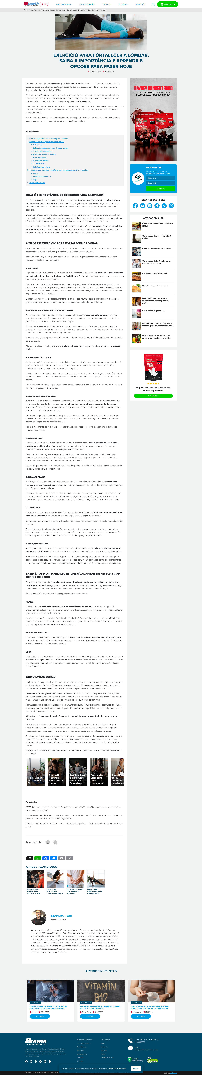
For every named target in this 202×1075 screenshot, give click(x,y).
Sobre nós (140, 4)
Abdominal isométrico (42, 176)
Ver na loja (153, 396)
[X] (30, 858)
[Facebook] (46, 858)
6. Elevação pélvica (40, 160)
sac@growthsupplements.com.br (146, 1050)
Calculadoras (63, 4)
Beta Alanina (105, 1039)
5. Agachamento (39, 157)
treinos (39, 226)
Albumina (80, 1061)
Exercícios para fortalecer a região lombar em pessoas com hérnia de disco (58, 170)
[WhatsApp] (38, 858)
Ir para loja (169, 4)
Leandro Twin (95, 71)
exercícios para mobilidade (85, 750)
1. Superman (38, 145)
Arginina (104, 1050)
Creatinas (80, 1058)
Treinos (106, 4)
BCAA (103, 1054)
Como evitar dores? (37, 182)
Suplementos (86, 1002)
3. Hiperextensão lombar (43, 151)
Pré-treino (80, 1050)
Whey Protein (81, 1047)
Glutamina (104, 1047)
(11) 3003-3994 (140, 1042)
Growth (34, 1012)
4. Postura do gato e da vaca (44, 154)
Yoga (35, 179)
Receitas (123, 4)
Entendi (136, 1068)
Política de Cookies (83, 1043)
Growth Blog (28, 10)
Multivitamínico (82, 1054)
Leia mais (39, 1016)
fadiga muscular (67, 730)
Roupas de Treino (107, 1058)
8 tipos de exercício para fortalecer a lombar (46, 141)
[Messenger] (54, 858)
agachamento (34, 442)
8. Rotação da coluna (41, 167)
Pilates (35, 173)
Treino (36, 10)
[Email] (62, 858)
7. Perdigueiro (38, 164)
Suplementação (86, 4)
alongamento (109, 400)
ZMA (102, 1043)
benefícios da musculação (94, 229)
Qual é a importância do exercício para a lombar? (48, 138)
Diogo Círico (86, 1012)
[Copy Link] (70, 858)
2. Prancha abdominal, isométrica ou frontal (50, 148)
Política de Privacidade (85, 1039)
